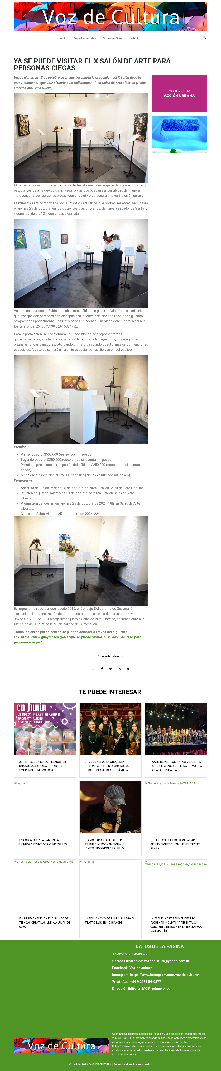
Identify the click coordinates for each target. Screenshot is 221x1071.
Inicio (63, 38)
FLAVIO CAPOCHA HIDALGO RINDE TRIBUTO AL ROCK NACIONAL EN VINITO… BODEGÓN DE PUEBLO (106, 844)
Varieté (133, 38)
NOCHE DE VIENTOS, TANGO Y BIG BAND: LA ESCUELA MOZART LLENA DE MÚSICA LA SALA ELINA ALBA (176, 766)
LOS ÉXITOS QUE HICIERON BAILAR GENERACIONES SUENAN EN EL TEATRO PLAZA (175, 844)
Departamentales (84, 38)
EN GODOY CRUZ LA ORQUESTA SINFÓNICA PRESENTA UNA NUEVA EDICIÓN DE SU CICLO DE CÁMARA (107, 766)
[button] (204, 37)
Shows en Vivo (112, 38)
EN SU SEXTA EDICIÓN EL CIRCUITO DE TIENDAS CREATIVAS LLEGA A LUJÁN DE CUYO (44, 922)
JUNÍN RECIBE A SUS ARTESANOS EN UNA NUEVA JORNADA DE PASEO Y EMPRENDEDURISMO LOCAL (42, 766)
